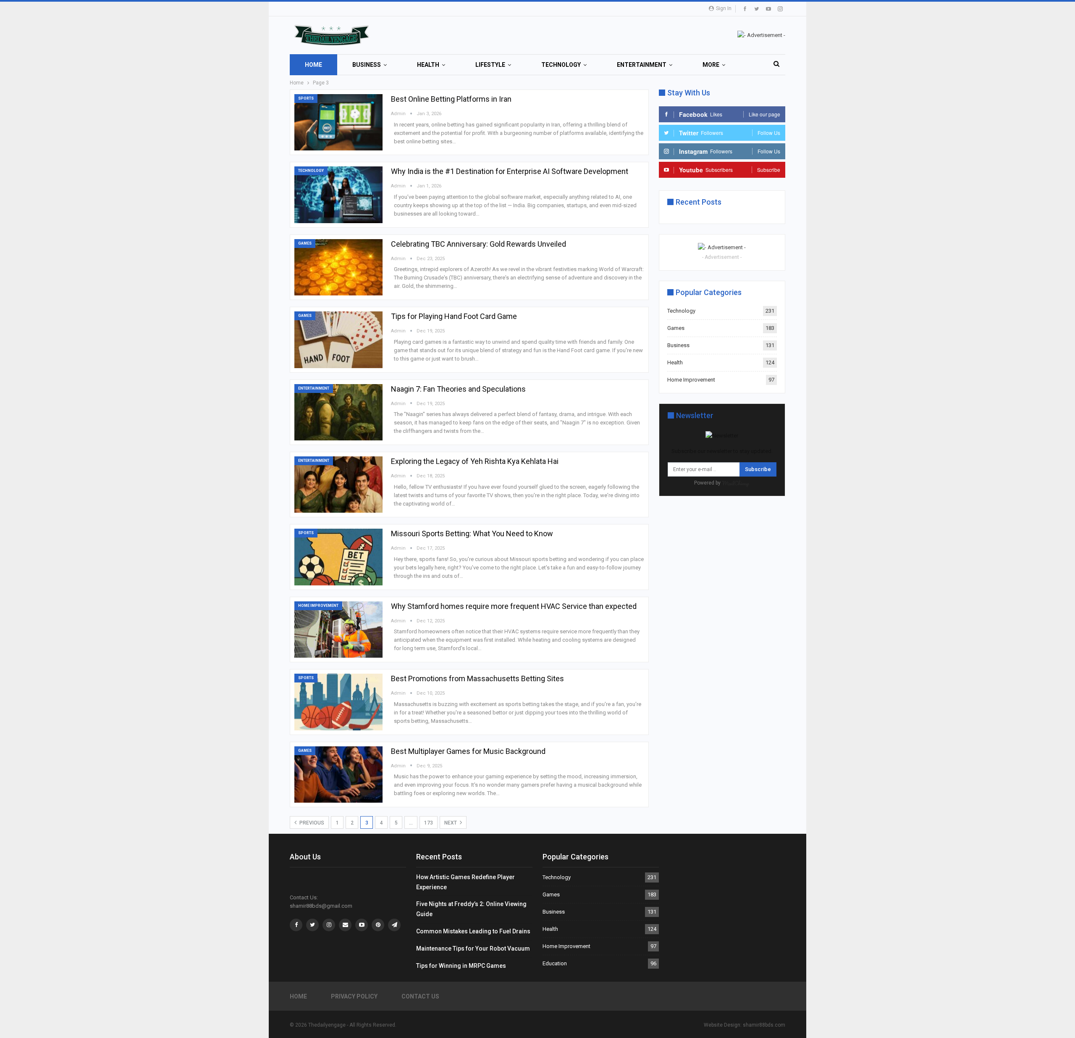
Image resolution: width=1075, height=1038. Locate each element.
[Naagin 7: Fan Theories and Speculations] (338, 412)
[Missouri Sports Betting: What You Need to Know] (338, 557)
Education (555, 963)
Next (451, 823)
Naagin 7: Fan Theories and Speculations (458, 389)
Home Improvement (318, 605)
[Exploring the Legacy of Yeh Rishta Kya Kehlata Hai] (338, 484)
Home (313, 64)
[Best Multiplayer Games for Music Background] (338, 774)
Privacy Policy (354, 996)
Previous (311, 823)
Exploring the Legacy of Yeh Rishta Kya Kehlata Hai (474, 461)
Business (366, 64)
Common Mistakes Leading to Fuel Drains (473, 931)
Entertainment (641, 64)
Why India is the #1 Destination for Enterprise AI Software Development (509, 171)
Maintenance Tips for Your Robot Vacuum (473, 948)
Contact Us (420, 996)
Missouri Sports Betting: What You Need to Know (472, 533)
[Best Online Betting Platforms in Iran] (338, 122)
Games (305, 243)
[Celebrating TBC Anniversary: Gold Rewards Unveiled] (338, 267)
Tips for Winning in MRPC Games (461, 965)
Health (428, 64)
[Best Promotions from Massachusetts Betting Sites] (338, 702)
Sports (306, 98)
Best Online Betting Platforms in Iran (451, 99)
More (711, 64)
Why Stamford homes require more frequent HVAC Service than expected (514, 606)
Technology (561, 64)
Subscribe (758, 469)
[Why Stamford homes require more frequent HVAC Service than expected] (338, 629)
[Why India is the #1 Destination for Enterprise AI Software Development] (338, 194)
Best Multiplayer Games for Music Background (468, 751)
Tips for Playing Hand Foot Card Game (454, 316)
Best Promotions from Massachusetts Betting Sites (477, 678)
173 (428, 823)
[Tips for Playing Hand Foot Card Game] (338, 339)
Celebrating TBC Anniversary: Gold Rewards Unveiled (478, 244)
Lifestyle (490, 64)
